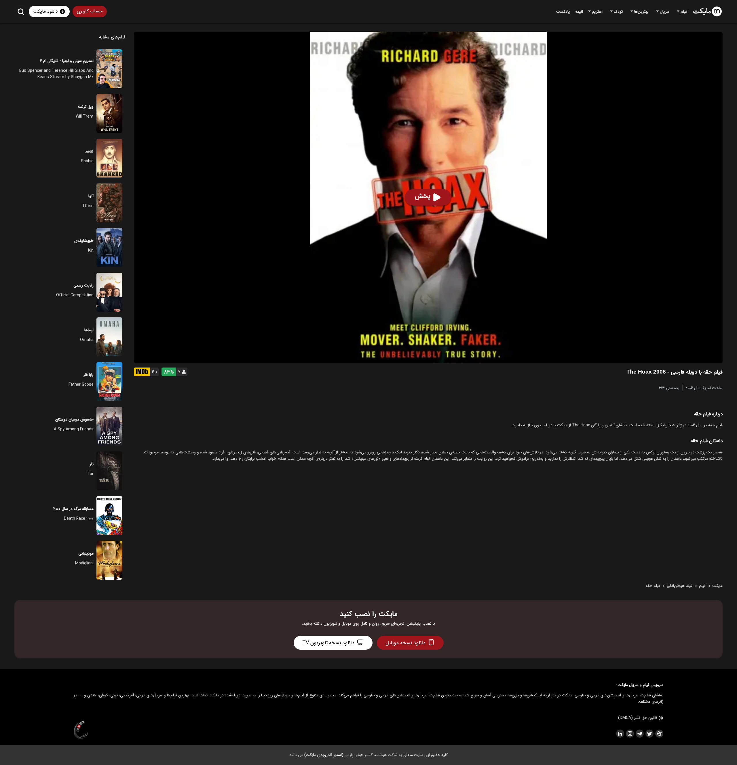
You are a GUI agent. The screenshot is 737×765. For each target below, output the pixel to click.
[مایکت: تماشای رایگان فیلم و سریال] (707, 11)
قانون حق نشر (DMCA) (637, 718)
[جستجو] (20, 11)
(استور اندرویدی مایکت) (323, 755)
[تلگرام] (639, 734)
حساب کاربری (89, 11)
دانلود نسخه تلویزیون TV (328, 643)
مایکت (717, 586)
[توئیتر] (649, 734)
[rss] (620, 734)
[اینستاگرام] (629, 734)
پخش (422, 196)
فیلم (702, 586)
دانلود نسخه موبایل (405, 643)
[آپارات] (659, 734)
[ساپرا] (81, 730)
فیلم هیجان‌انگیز (679, 586)
